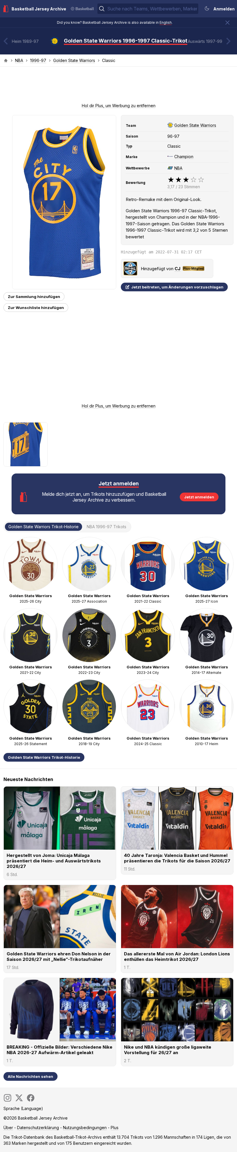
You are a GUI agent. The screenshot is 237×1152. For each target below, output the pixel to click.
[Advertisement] (118, 87)
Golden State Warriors (74, 60)
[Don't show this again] (227, 22)
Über (8, 1127)
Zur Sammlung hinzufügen (34, 296)
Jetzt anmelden (199, 497)
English (166, 22)
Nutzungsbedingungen (85, 1127)
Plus (114, 1127)
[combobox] (152, 9)
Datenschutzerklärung (38, 1127)
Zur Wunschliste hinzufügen (36, 307)
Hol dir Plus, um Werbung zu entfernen (118, 105)
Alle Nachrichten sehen (30, 1076)
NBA (19, 60)
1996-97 (38, 60)
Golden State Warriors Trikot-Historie (44, 757)
